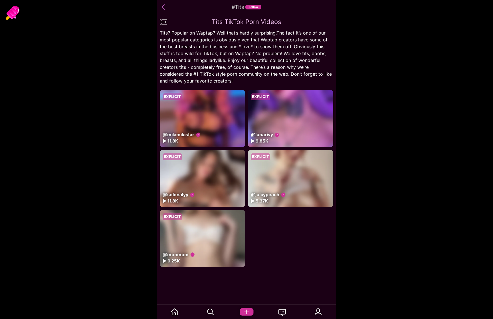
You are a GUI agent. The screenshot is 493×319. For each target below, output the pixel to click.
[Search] (211, 312)
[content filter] (163, 21)
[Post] (246, 312)
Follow (253, 7)
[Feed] (175, 312)
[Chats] (282, 312)
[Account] (318, 312)
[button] (164, 7)
